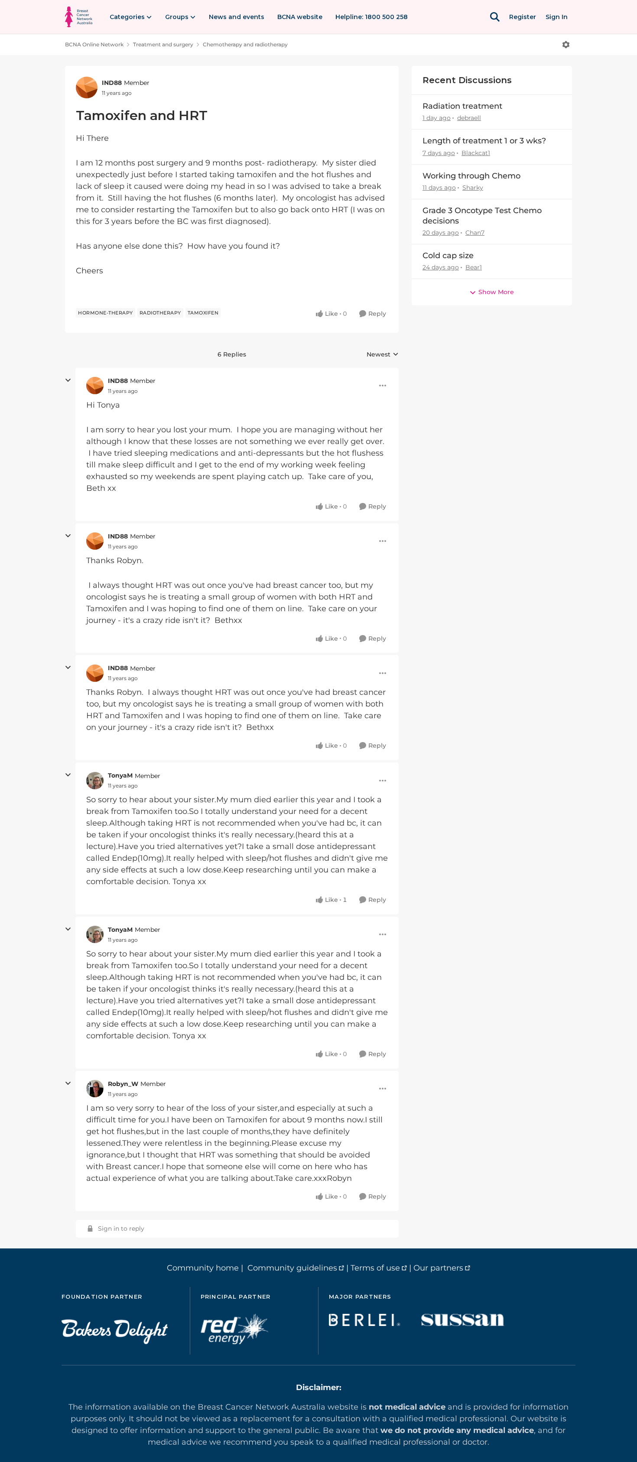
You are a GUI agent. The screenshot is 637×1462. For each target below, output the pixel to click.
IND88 (112, 83)
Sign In (557, 17)
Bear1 (473, 267)
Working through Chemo (471, 176)
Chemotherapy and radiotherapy (245, 44)
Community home (203, 1268)
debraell (469, 118)
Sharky (472, 187)
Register (522, 17)
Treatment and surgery (163, 44)
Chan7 (474, 233)
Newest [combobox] (383, 354)
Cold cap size (448, 255)
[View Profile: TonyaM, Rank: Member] (95, 780)
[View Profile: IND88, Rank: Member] (87, 87)
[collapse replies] (68, 380)
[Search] (495, 17)
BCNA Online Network (94, 44)
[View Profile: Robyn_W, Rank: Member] (95, 1088)
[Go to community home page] (78, 16)
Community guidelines (292, 1268)
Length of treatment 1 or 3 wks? (484, 141)
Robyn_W (123, 1084)
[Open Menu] (566, 45)
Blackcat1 (476, 153)
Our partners (438, 1268)
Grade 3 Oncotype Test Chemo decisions (482, 215)
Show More (496, 292)
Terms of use (375, 1268)
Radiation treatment (462, 106)
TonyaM (120, 775)
